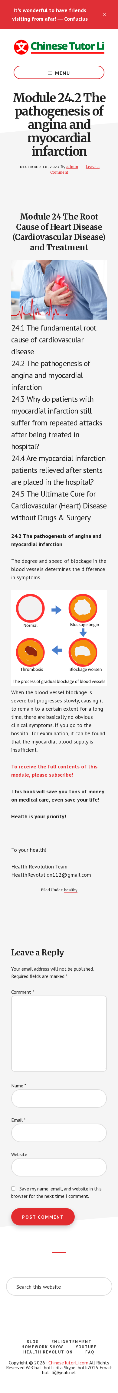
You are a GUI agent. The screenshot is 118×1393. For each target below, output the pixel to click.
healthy (70, 889)
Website (19, 1154)
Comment (22, 992)
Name (18, 1086)
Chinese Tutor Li (59, 47)
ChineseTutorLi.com (68, 1363)
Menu (62, 73)
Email (18, 1120)
